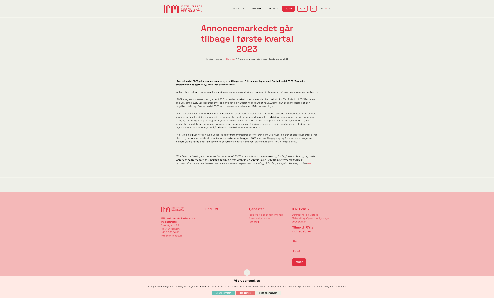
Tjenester (256, 8)
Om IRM (272, 8)
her (309, 163)
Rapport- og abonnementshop (266, 214)
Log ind (288, 8)
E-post (295, 247)
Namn (294, 237)
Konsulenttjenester (259, 218)
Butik (302, 8)
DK (323, 8)
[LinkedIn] (247, 272)
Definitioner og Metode (305, 214)
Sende (299, 262)
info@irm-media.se (171, 235)
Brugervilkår (299, 221)
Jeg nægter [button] (245, 293)
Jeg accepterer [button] (223, 293)
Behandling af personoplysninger (311, 218)
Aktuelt (237, 8)
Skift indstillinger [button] (268, 293)
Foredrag (254, 221)
